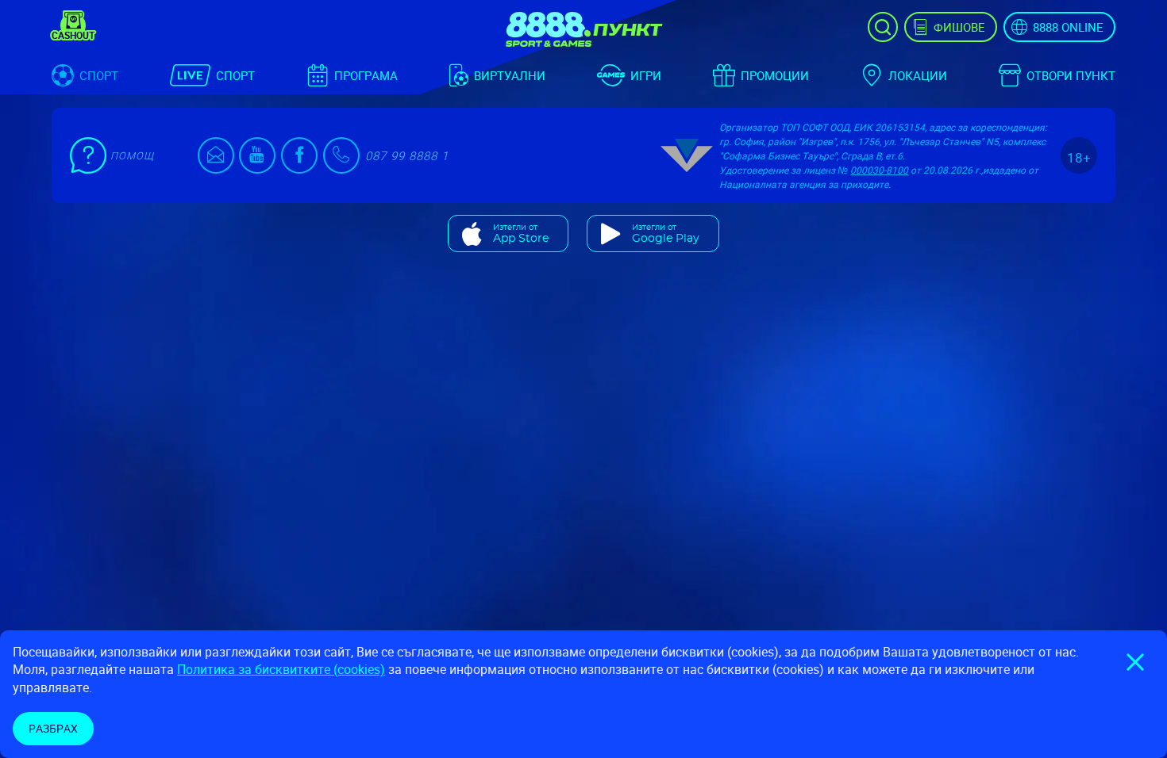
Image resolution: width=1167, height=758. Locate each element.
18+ (1079, 157)
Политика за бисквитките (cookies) (281, 669)
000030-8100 (879, 169)
